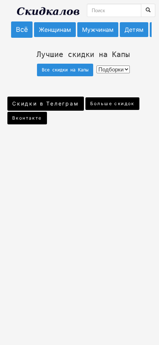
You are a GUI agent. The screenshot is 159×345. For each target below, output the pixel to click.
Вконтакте (27, 118)
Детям (134, 29)
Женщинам (55, 29)
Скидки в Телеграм (45, 103)
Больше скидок (112, 103)
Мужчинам (98, 29)
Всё (22, 29)
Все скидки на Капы (65, 70)
